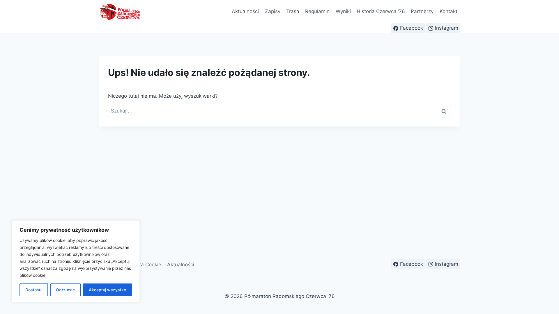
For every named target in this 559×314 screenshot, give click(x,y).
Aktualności (245, 11)
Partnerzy (422, 11)
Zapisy (272, 11)
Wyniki (343, 11)
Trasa (292, 11)
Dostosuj (33, 289)
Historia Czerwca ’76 (381, 11)
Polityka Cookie (143, 264)
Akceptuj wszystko (107, 289)
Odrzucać (65, 289)
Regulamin (317, 11)
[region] (76, 261)
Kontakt (448, 11)
